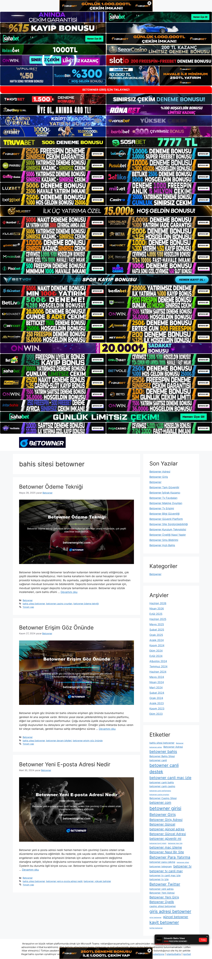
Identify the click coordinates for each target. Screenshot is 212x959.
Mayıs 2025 (156, 624)
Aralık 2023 (156, 703)
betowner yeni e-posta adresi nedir (64, 881)
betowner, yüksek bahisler (97, 881)
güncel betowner (175, 917)
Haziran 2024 (157, 671)
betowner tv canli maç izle (164, 875)
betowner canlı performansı (160, 791)
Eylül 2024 (155, 655)
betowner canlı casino (162, 786)
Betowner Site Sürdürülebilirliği (168, 524)
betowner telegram (160, 866)
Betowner (28, 600)
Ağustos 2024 (158, 661)
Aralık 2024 (156, 640)
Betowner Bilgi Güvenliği (164, 513)
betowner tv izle (159, 879)
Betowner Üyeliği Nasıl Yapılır (167, 534)
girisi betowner (155, 917)
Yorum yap (28, 607)
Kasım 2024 (156, 645)
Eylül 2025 (155, 613)
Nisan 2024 (156, 682)
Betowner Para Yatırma (169, 857)
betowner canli (158, 760)
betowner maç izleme (165, 847)
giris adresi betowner (170, 911)
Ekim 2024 (156, 650)
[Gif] (106, 211)
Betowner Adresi (159, 471)
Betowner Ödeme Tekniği (51, 486)
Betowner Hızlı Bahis (162, 545)
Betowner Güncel (162, 824)
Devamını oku (69, 592)
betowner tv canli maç (166, 871)
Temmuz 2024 (158, 666)
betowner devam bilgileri (59, 740)
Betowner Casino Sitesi (163, 798)
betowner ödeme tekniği (86, 603)
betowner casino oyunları (59, 603)
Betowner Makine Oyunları (165, 503)
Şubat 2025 (156, 629)
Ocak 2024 (156, 698)
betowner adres (155, 747)
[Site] (53, 153)
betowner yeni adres (161, 888)
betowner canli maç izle (170, 777)
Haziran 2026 (157, 603)
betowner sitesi (183, 862)
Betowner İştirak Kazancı (164, 492)
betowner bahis (163, 751)
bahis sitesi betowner (34, 603)
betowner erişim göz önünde (88, 740)
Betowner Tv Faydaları (163, 497)
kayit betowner (164, 922)
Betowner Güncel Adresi (167, 834)
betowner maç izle (175, 843)
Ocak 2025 (156, 634)
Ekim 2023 (156, 713)
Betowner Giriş (158, 476)
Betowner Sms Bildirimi (163, 540)
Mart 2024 (156, 687)
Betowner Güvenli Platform (166, 519)
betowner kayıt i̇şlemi (157, 843)
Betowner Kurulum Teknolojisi (167, 529)
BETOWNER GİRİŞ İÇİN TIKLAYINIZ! (106, 89)
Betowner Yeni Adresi (162, 892)
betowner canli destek (164, 768)
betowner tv (182, 866)
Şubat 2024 (156, 692)
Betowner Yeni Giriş (164, 897)
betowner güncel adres (166, 829)
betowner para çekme (162, 862)
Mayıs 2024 (156, 677)
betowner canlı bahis (161, 782)
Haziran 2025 (157, 619)
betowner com (160, 802)
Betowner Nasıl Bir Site (166, 852)
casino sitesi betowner (162, 906)
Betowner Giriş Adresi (166, 820)
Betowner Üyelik (161, 902)
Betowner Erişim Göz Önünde (56, 627)
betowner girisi (165, 808)
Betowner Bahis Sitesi (162, 756)
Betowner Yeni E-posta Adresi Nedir (64, 764)
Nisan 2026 (156, 608)
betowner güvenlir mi (165, 838)
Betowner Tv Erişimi (161, 508)
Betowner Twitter (164, 884)
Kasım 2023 (156, 708)
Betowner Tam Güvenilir (164, 487)
